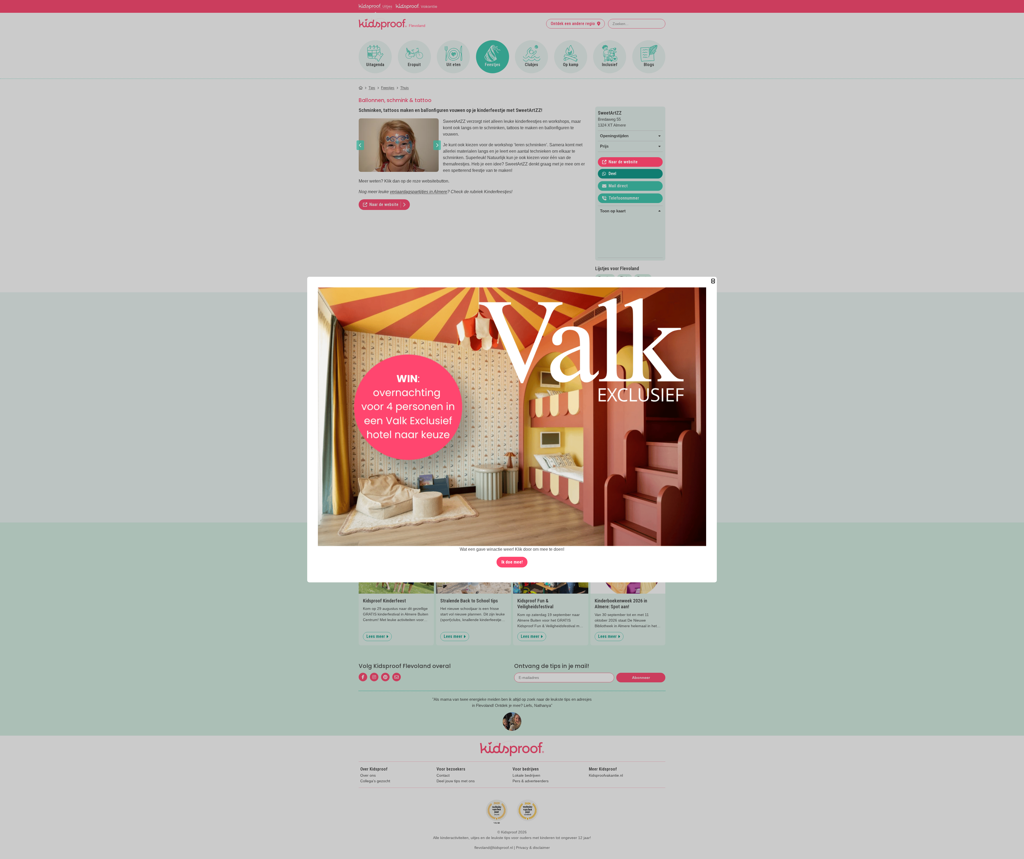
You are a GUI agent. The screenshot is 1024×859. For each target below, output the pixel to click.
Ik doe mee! (512, 561)
